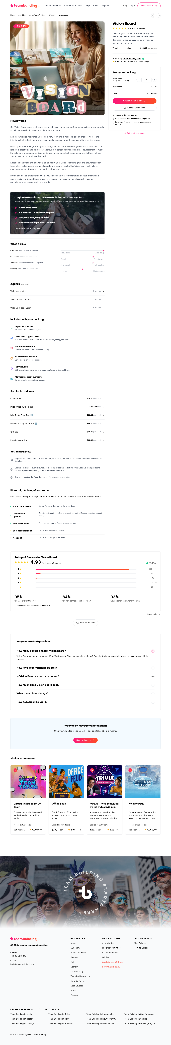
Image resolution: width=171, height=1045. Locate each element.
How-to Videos (141, 948)
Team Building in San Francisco (139, 1014)
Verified (151, 563)
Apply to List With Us (112, 962)
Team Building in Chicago (22, 1024)
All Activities (108, 943)
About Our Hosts (78, 953)
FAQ (72, 962)
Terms (35, 1035)
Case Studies (76, 986)
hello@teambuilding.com (22, 964)
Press (73, 991)
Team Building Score (80, 976)
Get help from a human (136, 133)
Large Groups (91, 6)
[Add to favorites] (159, 15)
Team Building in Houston (60, 1024)
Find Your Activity (149, 6)
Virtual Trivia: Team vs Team (27, 805)
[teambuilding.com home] (25, 6)
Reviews (74, 957)
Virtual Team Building (37, 15)
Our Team (75, 948)
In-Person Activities (73, 6)
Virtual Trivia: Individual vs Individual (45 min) (104, 805)
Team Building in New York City (101, 1019)
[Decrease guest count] (138, 80)
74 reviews (141, 28)
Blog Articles (140, 943)
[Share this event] (153, 15)
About (73, 943)
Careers (74, 995)
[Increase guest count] (154, 80)
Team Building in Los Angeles (100, 1014)
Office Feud (59, 804)
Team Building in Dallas (59, 1014)
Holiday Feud (136, 804)
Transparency (76, 972)
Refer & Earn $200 (111, 967)
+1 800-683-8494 (19, 956)
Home (12, 15)
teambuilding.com (132, 59)
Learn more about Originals (27, 229)
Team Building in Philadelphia (100, 1024)
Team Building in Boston (21, 1019)
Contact (74, 967)
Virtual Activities (53, 6)
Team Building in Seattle (135, 1019)
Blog (125, 6)
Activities (22, 15)
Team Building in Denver (59, 1019)
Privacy (43, 1035)
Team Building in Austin (21, 1014)
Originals (105, 6)
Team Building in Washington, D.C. (140, 1024)
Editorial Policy (77, 981)
